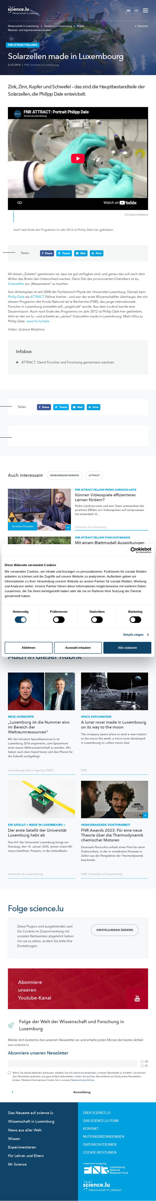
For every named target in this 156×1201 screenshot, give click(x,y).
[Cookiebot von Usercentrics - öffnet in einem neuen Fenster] (133, 550)
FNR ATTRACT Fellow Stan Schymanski (102, 537)
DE (128, 10)
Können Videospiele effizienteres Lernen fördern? (105, 497)
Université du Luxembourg (25, 874)
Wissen (14, 1138)
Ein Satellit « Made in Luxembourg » (36, 825)
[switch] (59, 619)
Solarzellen (16, 284)
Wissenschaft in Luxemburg (23, 26)
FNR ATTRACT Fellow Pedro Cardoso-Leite (105, 490)
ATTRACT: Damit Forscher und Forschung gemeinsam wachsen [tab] (67, 362)
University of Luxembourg (44, 65)
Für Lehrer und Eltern (26, 1155)
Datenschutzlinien (99, 1144)
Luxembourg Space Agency (26, 770)
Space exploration (96, 717)
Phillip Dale (16, 297)
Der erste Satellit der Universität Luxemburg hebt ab (37, 833)
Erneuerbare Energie (64, 475)
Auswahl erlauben (78, 647)
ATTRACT (37, 297)
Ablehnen (28, 647)
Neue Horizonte (21, 717)
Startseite (143, 26)
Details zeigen (133, 634)
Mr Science (17, 1164)
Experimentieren (22, 1147)
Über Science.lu (96, 1113)
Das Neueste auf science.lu (30, 1113)
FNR (26, 65)
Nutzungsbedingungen (103, 1136)
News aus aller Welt (24, 1130)
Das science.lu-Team (100, 1121)
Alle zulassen (127, 647)
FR (136, 10)
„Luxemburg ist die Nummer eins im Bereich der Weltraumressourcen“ (38, 727)
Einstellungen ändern (114, 930)
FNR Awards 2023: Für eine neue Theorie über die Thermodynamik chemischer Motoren (112, 835)
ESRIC (50, 770)
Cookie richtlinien (99, 1152)
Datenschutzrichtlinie (82, 1080)
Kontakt (91, 1129)
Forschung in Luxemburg (58, 26)
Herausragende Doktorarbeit (105, 825)
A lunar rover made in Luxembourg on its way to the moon (113, 725)
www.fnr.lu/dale (37, 321)
